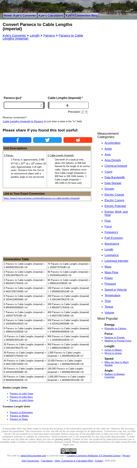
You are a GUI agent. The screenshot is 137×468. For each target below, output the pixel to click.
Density (109, 188)
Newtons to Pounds (115, 337)
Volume (109, 312)
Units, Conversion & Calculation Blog (74, 460)
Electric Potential (115, 206)
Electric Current (114, 200)
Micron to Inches (113, 353)
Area (108, 154)
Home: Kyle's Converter (20, 15)
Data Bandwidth (115, 177)
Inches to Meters (113, 350)
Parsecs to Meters (19, 415)
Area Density (113, 160)
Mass (108, 266)
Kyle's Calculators (51, 15)
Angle (108, 148)
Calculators (47, 460)
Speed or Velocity (116, 289)
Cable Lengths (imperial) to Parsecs (23, 121)
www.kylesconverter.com (33, 455)
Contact (99, 460)
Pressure (110, 283)
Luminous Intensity (116, 260)
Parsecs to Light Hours (22, 400)
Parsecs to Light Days (21, 397)
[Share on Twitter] (47, 140)
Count (108, 171)
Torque (109, 306)
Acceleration (112, 142)
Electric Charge (114, 194)
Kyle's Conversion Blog (82, 15)
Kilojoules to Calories (115, 328)
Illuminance (112, 243)
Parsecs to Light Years (21, 393)
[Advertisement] (47, 68)
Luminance (112, 255)
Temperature (112, 295)
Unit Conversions (30, 460)
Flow (108, 220)
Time (108, 301)
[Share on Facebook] (17, 140)
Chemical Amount (116, 165)
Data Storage (113, 183)
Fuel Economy (114, 237)
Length (109, 249)
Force (108, 226)
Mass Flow (111, 272)
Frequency (111, 232)
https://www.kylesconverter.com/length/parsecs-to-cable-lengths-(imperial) (42, 198)
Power (109, 278)
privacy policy (63, 439)
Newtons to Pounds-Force (118, 340)
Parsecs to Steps (19, 419)
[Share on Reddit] (78, 140)
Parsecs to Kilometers (21, 412)
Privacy (126, 455)
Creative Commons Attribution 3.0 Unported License (94, 455)
